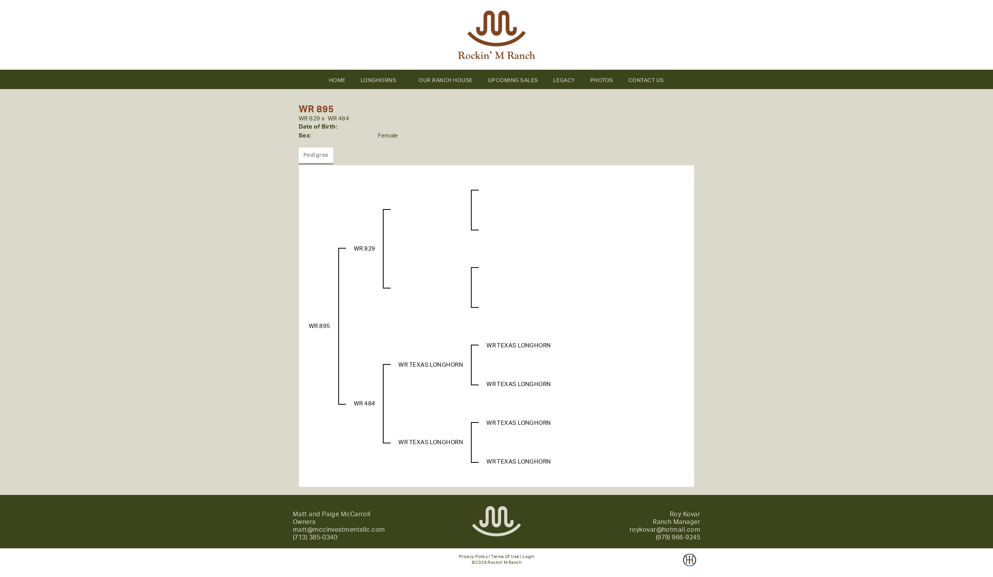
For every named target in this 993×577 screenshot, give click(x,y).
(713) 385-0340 (315, 537)
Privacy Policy (473, 557)
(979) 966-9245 (678, 537)
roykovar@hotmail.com (665, 530)
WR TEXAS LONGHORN (430, 365)
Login (528, 557)
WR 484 (338, 119)
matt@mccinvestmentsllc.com (339, 530)
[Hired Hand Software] (689, 565)
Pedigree (316, 155)
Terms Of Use (505, 557)
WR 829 (309, 119)
